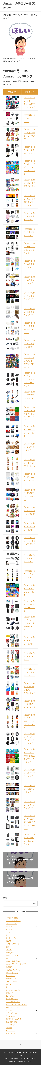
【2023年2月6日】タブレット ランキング (29, 526)
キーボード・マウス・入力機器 (16, 1004)
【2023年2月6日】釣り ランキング (29, 118)
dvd (7, 935)
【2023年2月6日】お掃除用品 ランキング (29, 672)
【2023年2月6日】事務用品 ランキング (29, 343)
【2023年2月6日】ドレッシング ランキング (29, 462)
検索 (5, 898)
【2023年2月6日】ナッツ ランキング (29, 447)
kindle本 (9, 932)
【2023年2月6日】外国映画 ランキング (29, 296)
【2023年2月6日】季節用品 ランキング (29, 280)
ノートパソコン (11, 1025)
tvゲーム (9, 929)
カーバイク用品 (11, 981)
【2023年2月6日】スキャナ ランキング (29, 558)
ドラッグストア (11, 978)
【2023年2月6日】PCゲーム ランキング (29, 804)
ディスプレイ (10, 1030)
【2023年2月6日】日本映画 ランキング (29, 232)
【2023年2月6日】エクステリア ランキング (29, 704)
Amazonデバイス (12, 1007)
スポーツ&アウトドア (13, 921)
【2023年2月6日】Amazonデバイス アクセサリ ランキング (29, 822)
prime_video (11, 952)
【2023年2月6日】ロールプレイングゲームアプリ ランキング (29, 361)
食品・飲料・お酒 (12, 1022)
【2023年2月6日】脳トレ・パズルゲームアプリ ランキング (29, 167)
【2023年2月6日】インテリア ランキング (29, 773)
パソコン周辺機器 (12, 918)
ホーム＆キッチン (12, 999)
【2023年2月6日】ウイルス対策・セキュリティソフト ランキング (29, 756)
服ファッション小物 (13, 990)
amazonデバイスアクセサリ (16, 964)
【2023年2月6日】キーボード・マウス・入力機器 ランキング (29, 623)
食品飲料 (9, 967)
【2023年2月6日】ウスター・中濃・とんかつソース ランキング (29, 721)
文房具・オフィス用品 (13, 1019)
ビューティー (10, 976)
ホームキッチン (11, 938)
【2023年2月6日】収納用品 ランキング (29, 311)
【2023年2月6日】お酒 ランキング (29, 656)
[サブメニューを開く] (36, 920)
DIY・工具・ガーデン (13, 1002)
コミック (9, 949)
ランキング (10, 84)
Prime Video (10, 1016)
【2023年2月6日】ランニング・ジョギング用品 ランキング (29, 379)
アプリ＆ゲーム (11, 1013)
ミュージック (10, 996)
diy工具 (8, 984)
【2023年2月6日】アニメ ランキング (29, 788)
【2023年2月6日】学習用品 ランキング (29, 264)
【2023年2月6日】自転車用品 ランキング (29, 150)
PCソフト (9, 1010)
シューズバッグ (11, 923)
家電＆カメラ (10, 1033)
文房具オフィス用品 (13, 970)
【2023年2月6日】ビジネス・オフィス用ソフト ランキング (29, 414)
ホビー (8, 958)
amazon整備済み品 (13, 961)
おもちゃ (9, 926)
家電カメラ (10, 993)
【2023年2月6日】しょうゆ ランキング (29, 574)
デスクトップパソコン (13, 944)
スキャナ (9, 1027)
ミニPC (8, 941)
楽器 (7, 947)
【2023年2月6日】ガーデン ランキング (29, 640)
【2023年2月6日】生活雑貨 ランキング (29, 216)
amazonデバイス (12, 955)
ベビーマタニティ (12, 973)
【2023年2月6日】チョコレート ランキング (29, 510)
